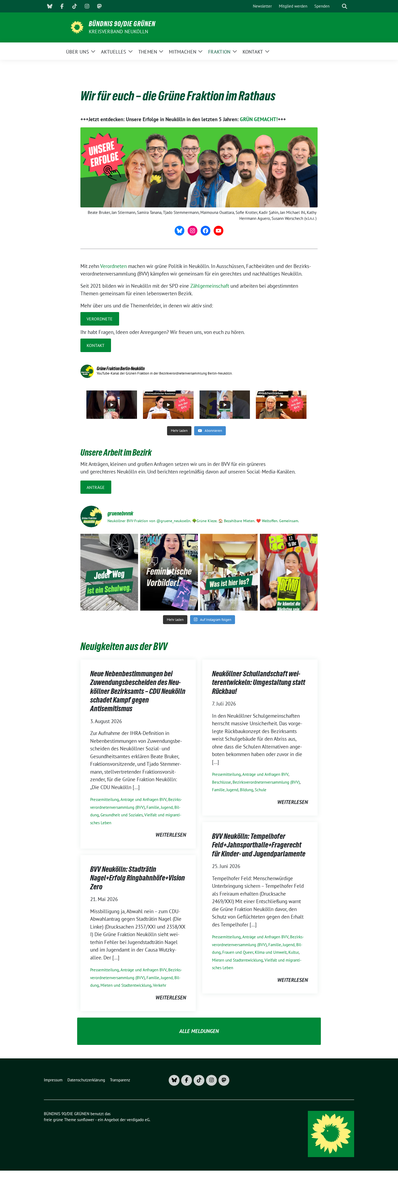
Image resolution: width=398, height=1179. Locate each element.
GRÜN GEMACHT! (259, 119)
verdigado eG (138, 1119)
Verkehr (159, 985)
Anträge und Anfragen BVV (143, 799)
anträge (96, 487)
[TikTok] (74, 6)
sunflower (85, 1119)
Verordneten (113, 266)
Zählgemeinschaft (210, 286)
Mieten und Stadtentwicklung (237, 960)
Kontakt (96, 345)
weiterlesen (170, 835)
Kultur (293, 952)
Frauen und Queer (237, 952)
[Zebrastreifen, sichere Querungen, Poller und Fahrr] (109, 572)
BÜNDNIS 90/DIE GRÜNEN (122, 24)
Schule (260, 789)
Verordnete (100, 319)
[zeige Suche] (344, 6)
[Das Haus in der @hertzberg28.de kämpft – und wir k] (289, 572)
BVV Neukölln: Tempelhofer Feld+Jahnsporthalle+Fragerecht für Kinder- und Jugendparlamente (258, 845)
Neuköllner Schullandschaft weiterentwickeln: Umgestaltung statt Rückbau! (258, 682)
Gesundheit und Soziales (121, 814)
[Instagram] (86, 6)
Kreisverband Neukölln (118, 31)
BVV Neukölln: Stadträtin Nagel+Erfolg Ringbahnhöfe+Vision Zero (137, 878)
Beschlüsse (221, 782)
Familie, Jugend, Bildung (232, 789)
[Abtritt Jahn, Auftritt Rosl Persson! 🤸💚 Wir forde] (169, 572)
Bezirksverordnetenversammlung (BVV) (266, 782)
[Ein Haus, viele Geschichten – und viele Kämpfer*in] (229, 572)
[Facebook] (62, 6)
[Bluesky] (49, 6)
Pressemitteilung (104, 799)
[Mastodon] (99, 6)
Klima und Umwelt (271, 952)
